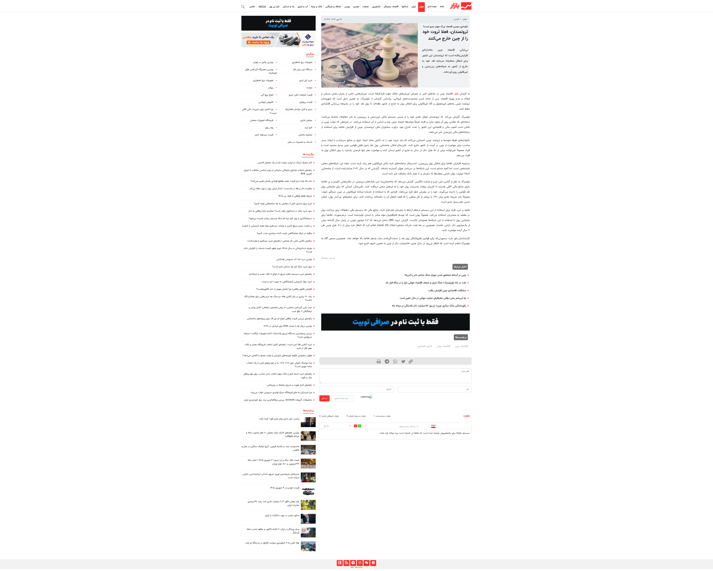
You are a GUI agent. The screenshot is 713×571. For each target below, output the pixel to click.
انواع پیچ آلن (267, 95)
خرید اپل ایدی (305, 80)
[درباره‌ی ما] (373, 563)
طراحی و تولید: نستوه (356, 567)
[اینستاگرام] (359, 563)
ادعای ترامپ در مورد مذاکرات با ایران (282, 515)
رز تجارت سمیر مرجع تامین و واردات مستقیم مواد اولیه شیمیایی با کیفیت (277, 226)
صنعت (365, 7)
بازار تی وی (274, 7)
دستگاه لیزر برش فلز (302, 69)
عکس (252, 7)
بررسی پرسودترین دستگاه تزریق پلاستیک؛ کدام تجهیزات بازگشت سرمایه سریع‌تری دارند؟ (278, 335)
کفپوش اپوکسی (265, 102)
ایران (413, 7)
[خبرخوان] (346, 563)
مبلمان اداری (306, 120)
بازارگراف (262, 7)
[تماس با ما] (366, 563)
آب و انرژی (303, 7)
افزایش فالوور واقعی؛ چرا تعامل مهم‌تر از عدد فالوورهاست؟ (284, 289)
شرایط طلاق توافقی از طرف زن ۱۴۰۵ (295, 196)
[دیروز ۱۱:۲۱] (308, 436)
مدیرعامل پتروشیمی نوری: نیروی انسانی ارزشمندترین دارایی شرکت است (271, 476)
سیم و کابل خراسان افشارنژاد (298, 109)
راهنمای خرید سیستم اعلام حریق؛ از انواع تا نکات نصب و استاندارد (280, 274)
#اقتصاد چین (461, 346)
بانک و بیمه (316, 7)
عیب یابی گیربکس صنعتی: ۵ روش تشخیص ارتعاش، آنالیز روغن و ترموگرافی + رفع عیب (280, 309)
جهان (421, 7)
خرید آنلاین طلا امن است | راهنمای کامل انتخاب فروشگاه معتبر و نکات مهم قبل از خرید (278, 346)
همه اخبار (432, 7)
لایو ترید (308, 127)
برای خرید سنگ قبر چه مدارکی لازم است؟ (292, 267)
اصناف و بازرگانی (333, 7)
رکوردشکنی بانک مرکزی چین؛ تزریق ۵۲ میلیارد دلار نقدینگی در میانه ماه (429, 306)
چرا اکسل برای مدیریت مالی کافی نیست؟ (259, 111)
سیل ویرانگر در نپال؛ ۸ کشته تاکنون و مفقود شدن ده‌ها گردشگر (273, 531)
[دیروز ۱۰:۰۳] (308, 491)
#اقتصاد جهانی (443, 346)
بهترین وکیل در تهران (263, 62)
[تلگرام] (353, 563)
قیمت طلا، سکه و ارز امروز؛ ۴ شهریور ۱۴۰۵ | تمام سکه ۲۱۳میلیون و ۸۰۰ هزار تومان (273, 462)
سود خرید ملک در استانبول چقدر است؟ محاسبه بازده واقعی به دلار (280, 211)
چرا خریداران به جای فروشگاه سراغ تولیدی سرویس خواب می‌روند (281, 392)
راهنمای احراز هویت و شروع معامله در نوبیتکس (289, 385)
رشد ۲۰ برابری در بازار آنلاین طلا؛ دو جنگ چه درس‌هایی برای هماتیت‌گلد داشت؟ (278, 298)
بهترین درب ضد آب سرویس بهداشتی (294, 259)
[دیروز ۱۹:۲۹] (308, 519)
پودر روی (269, 127)
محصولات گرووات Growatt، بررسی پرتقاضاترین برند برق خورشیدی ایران (278, 400)
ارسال (324, 398)
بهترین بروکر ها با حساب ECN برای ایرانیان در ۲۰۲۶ (288, 326)
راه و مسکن (288, 7)
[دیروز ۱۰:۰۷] (308, 450)
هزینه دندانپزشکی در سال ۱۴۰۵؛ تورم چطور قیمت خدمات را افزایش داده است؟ (278, 250)
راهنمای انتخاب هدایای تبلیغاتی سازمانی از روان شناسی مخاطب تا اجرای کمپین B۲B (278, 172)
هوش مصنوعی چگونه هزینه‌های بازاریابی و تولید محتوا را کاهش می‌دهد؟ (277, 355)
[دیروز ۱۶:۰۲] (308, 532)
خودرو (356, 7)
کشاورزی (376, 7)
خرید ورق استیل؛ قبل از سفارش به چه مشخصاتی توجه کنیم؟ (283, 204)
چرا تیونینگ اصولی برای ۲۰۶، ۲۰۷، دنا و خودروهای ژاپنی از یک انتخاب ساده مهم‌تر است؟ (279, 364)
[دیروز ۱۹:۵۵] (308, 477)
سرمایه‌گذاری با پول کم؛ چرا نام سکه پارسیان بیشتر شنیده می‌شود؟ (280, 218)
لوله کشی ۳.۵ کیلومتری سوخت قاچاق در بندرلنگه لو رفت (272, 543)
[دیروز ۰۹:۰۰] (308, 505)
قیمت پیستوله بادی (264, 135)
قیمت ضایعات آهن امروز (300, 95)
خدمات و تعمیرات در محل (300, 142)
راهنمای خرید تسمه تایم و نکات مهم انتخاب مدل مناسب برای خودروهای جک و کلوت (278, 375)
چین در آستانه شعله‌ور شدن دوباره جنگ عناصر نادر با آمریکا (435, 275)
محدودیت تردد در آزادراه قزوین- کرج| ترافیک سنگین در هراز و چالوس (270, 448)
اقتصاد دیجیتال (391, 7)
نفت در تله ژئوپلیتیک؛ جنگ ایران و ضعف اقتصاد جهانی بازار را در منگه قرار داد (425, 283)
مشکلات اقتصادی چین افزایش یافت (447, 290)
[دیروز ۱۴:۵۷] (308, 463)
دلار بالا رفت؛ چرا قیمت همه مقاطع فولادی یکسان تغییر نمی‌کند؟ (281, 181)
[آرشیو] (339, 563)
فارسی (456, 19)
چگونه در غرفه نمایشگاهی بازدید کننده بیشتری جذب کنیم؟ (284, 233)
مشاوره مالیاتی (305, 135)
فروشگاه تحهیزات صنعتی (261, 120)
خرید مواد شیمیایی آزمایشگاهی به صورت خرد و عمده (287, 282)
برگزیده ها (308, 154)
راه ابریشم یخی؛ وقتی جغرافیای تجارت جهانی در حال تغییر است (433, 298)
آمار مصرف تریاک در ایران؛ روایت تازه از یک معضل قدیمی (285, 163)
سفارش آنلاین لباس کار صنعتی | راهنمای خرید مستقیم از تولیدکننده (280, 241)
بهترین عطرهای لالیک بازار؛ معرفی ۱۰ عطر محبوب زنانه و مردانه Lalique (272, 434)
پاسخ (326, 426)
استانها (405, 7)
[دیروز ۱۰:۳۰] (308, 546)
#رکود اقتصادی (424, 346)
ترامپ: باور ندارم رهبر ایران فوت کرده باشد (279, 419)
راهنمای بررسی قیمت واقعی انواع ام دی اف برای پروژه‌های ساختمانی (279, 319)
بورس (347, 7)
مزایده (309, 88)
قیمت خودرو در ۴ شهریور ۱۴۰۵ (284, 488)
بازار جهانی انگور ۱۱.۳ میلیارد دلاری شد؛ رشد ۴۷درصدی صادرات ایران (273, 503)
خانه (442, 7)
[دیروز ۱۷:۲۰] (308, 422)
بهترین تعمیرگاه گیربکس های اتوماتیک (261, 71)
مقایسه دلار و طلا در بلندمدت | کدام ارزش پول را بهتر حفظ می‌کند (280, 189)
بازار (456, 94)
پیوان (270, 88)
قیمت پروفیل (305, 102)
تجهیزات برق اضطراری (302, 62)
